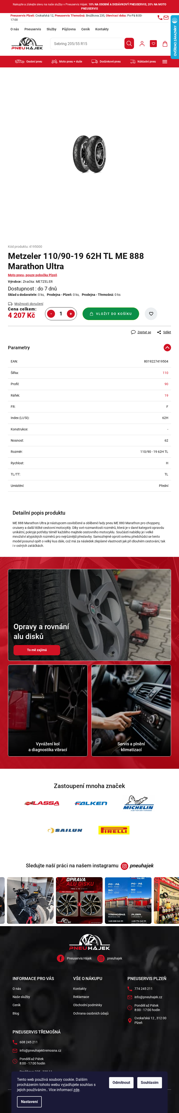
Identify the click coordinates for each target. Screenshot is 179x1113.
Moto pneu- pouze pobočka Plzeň (32, 275)
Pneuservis (32, 29)
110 (165, 373)
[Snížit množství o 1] (51, 313)
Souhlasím (149, 1082)
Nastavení (29, 1101)
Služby (51, 29)
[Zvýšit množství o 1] (71, 313)
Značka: (38, 281)
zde (76, 1090)
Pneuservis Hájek (79, 958)
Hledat (129, 43)
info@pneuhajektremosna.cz (40, 1050)
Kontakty (102, 29)
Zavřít (33, 328)
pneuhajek (114, 958)
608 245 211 (29, 1042)
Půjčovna (69, 29)
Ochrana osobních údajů (91, 1013)
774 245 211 (143, 989)
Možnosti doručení (28, 304)
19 (166, 395)
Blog (16, 1013)
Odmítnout (121, 1082)
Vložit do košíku (114, 314)
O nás (14, 29)
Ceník (85, 29)
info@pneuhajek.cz (148, 997)
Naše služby (21, 997)
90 (166, 384)
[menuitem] (28, 61)
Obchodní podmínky (87, 1005)
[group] (24, 900)
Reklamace (81, 997)
